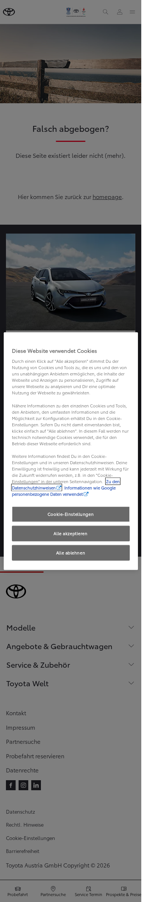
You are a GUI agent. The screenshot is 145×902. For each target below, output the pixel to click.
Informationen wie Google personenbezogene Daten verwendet (64, 491)
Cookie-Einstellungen (71, 514)
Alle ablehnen (70, 553)
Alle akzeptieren (70, 533)
